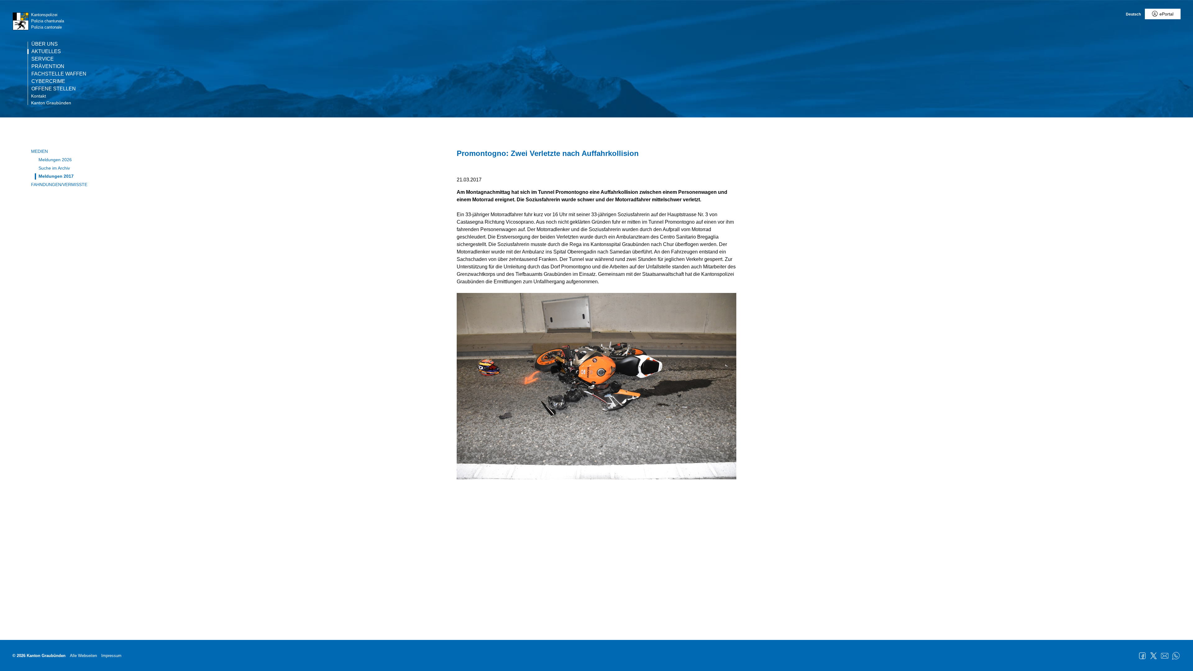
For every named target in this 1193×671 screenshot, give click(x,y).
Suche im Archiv (54, 168)
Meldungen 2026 (55, 159)
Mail (1164, 655)
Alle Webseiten (83, 655)
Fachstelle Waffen (58, 73)
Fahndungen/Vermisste (59, 184)
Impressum (111, 655)
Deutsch (1133, 14)
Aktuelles (46, 51)
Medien (39, 151)
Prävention (47, 66)
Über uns (44, 44)
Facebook (1142, 655)
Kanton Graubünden (51, 103)
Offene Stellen (53, 88)
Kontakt (38, 96)
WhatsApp (1176, 655)
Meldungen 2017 (56, 176)
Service (42, 59)
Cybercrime (48, 81)
